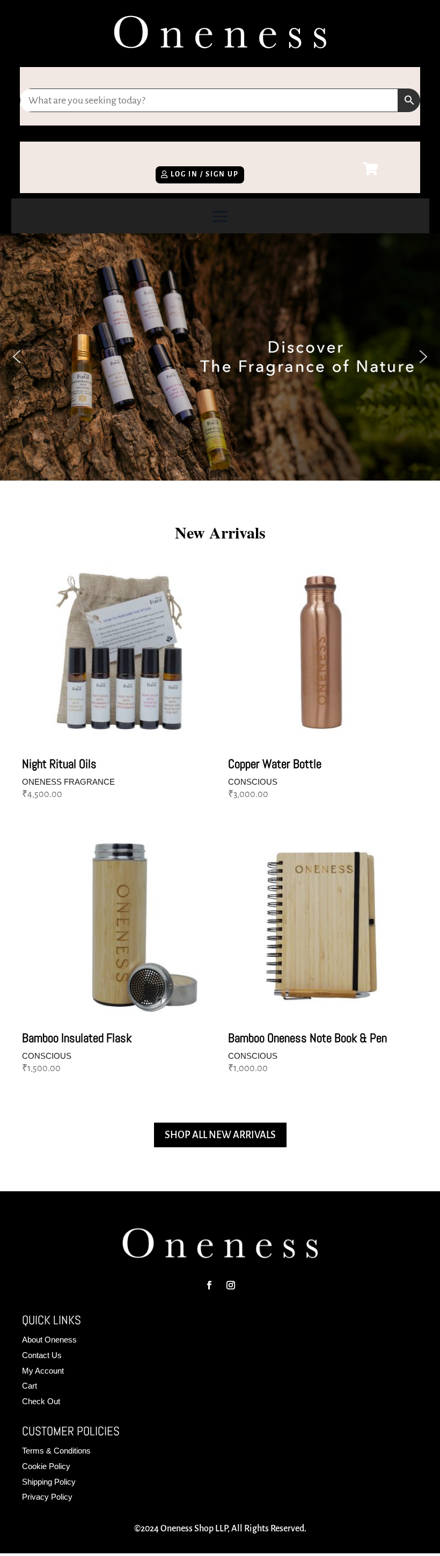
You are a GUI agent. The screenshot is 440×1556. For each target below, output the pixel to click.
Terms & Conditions (56, 1450)
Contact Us (42, 1355)
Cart (29, 1385)
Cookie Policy (46, 1466)
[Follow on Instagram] (230, 1285)
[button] (16, 356)
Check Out (41, 1401)
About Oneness (49, 1339)
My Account (43, 1370)
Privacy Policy (47, 1496)
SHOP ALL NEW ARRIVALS (220, 1135)
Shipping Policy (49, 1481)
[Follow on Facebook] (209, 1285)
